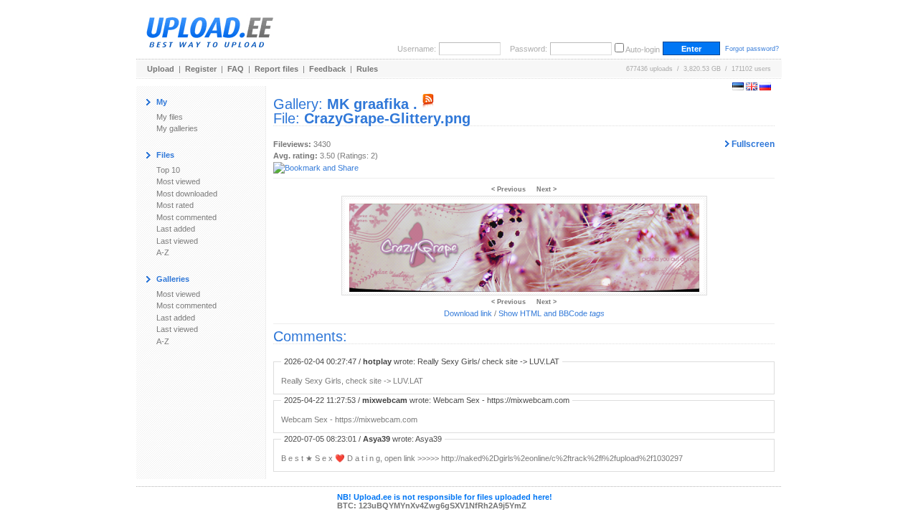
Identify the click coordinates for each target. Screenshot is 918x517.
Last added (175, 228)
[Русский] (765, 87)
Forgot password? (752, 48)
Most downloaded (186, 193)
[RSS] (428, 104)
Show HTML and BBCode (551, 313)
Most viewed (178, 181)
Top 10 (168, 170)
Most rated (175, 205)
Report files (276, 69)
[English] (751, 87)
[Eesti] (738, 87)
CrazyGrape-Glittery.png (387, 118)
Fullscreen (752, 144)
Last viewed (177, 241)
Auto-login (642, 49)
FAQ (235, 69)
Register (201, 69)
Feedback (327, 69)
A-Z (162, 252)
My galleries (177, 128)
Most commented (186, 217)
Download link (468, 313)
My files (169, 117)
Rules (367, 69)
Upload (160, 69)
